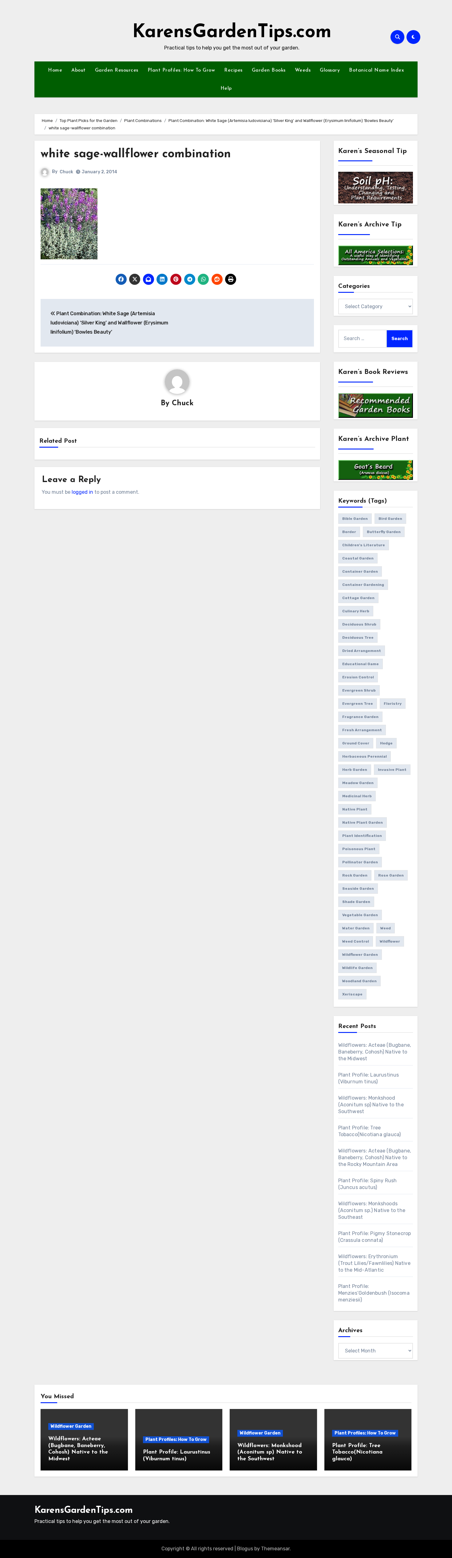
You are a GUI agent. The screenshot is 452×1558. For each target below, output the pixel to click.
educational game (360, 664)
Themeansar (275, 1549)
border (349, 532)
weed (385, 928)
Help (226, 88)
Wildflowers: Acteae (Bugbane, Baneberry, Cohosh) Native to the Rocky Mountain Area (374, 1157)
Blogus (245, 1549)
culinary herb (355, 611)
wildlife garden (357, 968)
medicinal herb (357, 796)
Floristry (393, 703)
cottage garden (358, 598)
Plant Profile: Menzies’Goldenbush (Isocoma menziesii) (374, 1293)
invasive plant (392, 769)
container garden (360, 571)
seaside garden (358, 888)
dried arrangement (361, 651)
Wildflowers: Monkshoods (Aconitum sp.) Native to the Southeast (372, 1210)
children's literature (363, 545)
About (78, 70)
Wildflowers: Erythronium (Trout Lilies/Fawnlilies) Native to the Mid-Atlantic (374, 1263)
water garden (356, 928)
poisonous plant (358, 849)
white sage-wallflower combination (136, 154)
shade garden (356, 902)
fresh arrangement (362, 730)
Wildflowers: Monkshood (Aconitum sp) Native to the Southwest (371, 1104)
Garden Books (269, 70)
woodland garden (359, 981)
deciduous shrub (359, 624)
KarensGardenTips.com (231, 32)
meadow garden (358, 783)
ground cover (355, 743)
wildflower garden (360, 954)
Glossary (330, 70)
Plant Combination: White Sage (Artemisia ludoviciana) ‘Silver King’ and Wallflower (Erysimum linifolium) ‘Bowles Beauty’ (109, 323)
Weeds (303, 70)
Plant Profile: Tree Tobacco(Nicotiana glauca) (357, 1452)
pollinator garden (360, 862)
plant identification (362, 836)
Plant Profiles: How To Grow (181, 70)
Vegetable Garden (360, 915)
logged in (82, 492)
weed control (355, 941)
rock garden (354, 875)
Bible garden (355, 518)
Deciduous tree (358, 637)
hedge (386, 743)
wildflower (390, 941)
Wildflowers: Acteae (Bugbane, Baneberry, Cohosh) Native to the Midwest (374, 1052)
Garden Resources (116, 70)
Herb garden (354, 769)
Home (55, 70)
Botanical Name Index (376, 70)
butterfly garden (384, 532)
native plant (354, 809)
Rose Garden (391, 875)
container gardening (363, 585)
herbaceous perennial (364, 756)
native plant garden (362, 822)
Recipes (233, 70)
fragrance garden (360, 717)
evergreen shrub (359, 690)
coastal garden (358, 558)
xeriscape (352, 994)
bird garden (390, 518)
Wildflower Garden (71, 1426)
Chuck (66, 172)
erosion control (358, 677)
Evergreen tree (357, 703)
